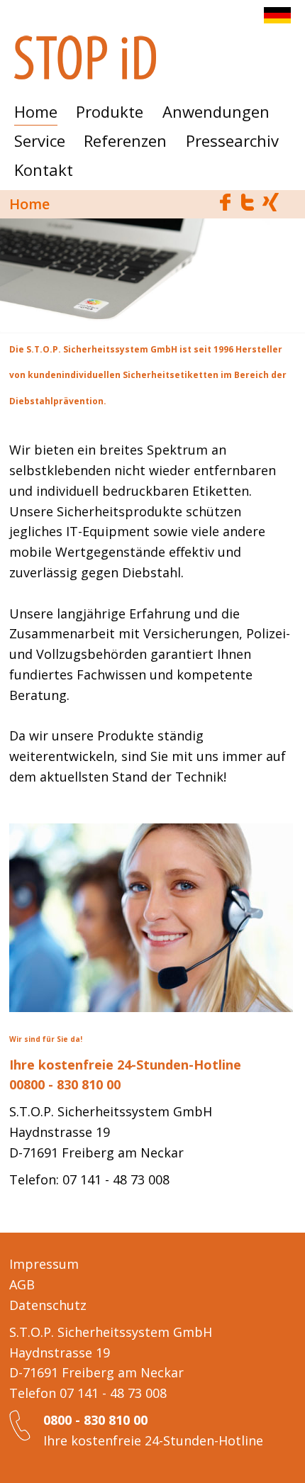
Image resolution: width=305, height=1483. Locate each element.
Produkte (109, 111)
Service (39, 140)
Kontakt (43, 169)
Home (35, 111)
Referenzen (125, 140)
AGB (22, 1284)
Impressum (44, 1263)
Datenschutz (48, 1304)
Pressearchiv (232, 140)
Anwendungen (216, 111)
